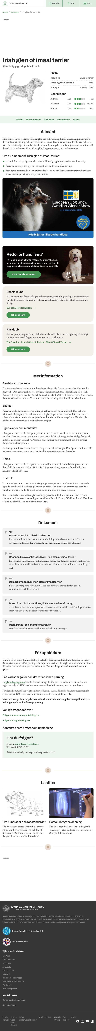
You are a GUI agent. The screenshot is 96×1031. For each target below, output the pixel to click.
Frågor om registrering (14, 720)
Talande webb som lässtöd (13, 1021)
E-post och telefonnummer (13, 1000)
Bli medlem (18, 315)
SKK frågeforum (9, 1005)
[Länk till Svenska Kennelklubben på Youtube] (87, 1021)
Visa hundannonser (24, 274)
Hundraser (15, 12)
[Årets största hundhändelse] (48, 208)
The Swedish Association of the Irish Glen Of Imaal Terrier (37, 342)
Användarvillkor (45, 1017)
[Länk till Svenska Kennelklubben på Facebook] (77, 1021)
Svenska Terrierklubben (19, 308)
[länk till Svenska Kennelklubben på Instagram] (82, 1021)
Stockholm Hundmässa (12, 978)
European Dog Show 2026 (13, 981)
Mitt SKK (6, 956)
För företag (7, 985)
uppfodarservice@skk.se (26, 744)
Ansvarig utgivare (57, 1018)
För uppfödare (63, 120)
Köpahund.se (8, 971)
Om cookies (66, 1018)
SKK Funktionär (8, 960)
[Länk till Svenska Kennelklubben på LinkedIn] (92, 1021)
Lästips (76, 120)
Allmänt (19, 120)
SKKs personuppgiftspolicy (28, 1018)
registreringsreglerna (14, 682)
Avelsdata (6, 967)
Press (73, 1017)
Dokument (49, 120)
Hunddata (6, 963)
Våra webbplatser (9, 989)
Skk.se (5, 12)
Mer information (33, 120)
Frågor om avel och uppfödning (19, 715)
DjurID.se (6, 974)
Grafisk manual (5, 1018)
